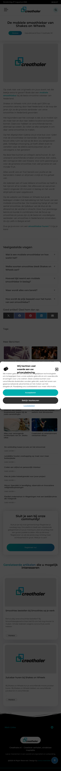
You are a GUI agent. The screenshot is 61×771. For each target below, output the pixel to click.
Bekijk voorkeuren (30, 400)
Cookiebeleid (29, 406)
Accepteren (30, 392)
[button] (56, 369)
